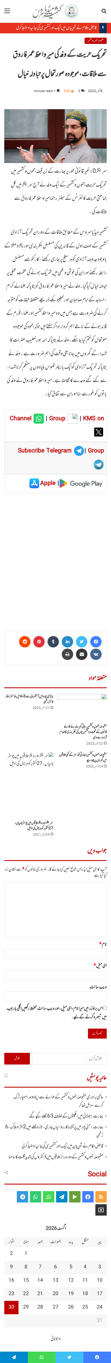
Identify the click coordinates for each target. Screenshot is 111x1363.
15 (26, 1280)
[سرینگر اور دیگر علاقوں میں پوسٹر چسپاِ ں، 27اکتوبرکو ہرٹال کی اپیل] (28, 785)
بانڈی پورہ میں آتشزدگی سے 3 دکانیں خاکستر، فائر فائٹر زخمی (29, 699)
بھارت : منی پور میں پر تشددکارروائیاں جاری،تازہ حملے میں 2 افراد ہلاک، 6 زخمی (54, 1131)
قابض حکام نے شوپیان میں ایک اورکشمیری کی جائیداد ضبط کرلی (56, 28)
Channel (22, 419)
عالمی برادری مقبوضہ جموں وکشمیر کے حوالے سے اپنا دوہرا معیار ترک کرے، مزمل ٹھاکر (58, 1101)
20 (55, 1294)
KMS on (93, 419)
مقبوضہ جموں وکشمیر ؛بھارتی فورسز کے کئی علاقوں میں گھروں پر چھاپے (83, 757)
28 (40, 1307)
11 (85, 1280)
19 (71, 1294)
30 (11, 1307)
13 (55, 1280)
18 (85, 1294)
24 (99, 1307)
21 (40, 1294)
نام (103, 944)
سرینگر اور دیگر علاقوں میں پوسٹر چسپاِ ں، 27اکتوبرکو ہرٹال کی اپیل (34, 826)
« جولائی (56, 1339)
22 (26, 1294)
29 (26, 1307)
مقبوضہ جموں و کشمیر (95, 41)
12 (71, 1280)
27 (55, 1307)
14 (40, 1280)
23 (11, 1294)
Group (56, 419)
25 (85, 1307)
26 (71, 1307)
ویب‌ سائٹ (98, 987)
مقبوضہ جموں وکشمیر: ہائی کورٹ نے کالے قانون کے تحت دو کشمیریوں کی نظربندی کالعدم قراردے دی (83, 732)
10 (99, 1280)
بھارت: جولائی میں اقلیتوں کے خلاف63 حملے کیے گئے (66, 1116)
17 (99, 1294)
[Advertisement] (55, 560)
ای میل (100, 966)
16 (11, 1280)
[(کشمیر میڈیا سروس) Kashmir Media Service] (55, 11)
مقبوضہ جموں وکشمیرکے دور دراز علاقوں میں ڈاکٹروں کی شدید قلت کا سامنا (56, 1157)
